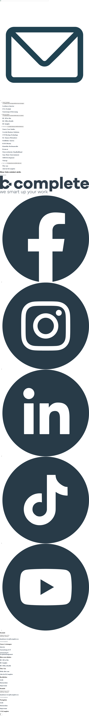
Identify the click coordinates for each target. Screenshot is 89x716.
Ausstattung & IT (5, 650)
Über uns (5, 166)
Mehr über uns (4, 671)
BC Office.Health (7, 121)
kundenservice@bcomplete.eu (9, 639)
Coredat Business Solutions (10, 132)
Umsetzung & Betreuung (10, 112)
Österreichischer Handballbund (12, 152)
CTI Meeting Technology (10, 135)
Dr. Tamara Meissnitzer (9, 138)
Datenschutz (4, 683)
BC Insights (6, 124)
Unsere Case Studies (8, 129)
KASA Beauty (6, 143)
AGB (1, 680)
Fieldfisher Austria (8, 140)
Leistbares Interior (8, 106)
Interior (2, 647)
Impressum (3, 685)
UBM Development (8, 158)
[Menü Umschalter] (0, 100)
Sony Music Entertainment (10, 155)
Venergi (4, 160)
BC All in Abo (6, 118)
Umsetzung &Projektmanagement (6, 653)
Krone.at (5, 149)
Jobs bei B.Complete (8, 169)
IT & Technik (6, 109)
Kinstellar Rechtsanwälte (10, 146)
